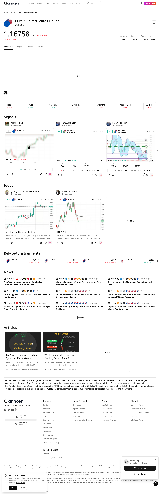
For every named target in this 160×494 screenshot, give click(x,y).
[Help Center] (156, 483)
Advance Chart (107, 412)
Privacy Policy (48, 416)
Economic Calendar (109, 420)
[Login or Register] (141, 3)
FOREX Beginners (31, 369)
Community (29, 3)
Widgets (46, 454)
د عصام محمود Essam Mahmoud (25, 191)
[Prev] (2, 149)
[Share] (7, 174)
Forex (13, 12)
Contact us (47, 405)
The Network (77, 405)
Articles (10, 327)
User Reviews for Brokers (82, 420)
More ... (79, 3)
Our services (48, 435)
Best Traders (77, 416)
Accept (12, 488)
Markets (40, 3)
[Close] (155, 459)
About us (46, 409)
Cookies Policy (48, 420)
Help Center (47, 431)
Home (6, 12)
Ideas (30, 46)
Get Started (150, 3)
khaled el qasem (69, 191)
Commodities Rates (138, 409)
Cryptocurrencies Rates (140, 412)
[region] (80, 149)
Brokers (56, 3)
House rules (47, 427)
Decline (22, 488)
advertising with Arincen (52, 457)
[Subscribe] (50, 174)
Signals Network (78, 409)
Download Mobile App (51, 442)
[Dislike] (45, 174)
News (48, 3)
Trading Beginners (68, 369)
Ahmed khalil (17, 123)
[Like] (41, 174)
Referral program (50, 439)
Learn (71, 3)
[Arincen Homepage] (11, 3)
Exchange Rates (137, 405)
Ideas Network (78, 412)
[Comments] (11, 174)
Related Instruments (22, 253)
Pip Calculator (107, 409)
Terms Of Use (48, 412)
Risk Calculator (107, 405)
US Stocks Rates (137, 420)
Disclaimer (47, 424)
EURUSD (20, 131)
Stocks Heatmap (108, 416)
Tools (64, 3)
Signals (20, 46)
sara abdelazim (69, 123)
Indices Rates (136, 416)
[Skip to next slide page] (157, 149)
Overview (8, 46)
